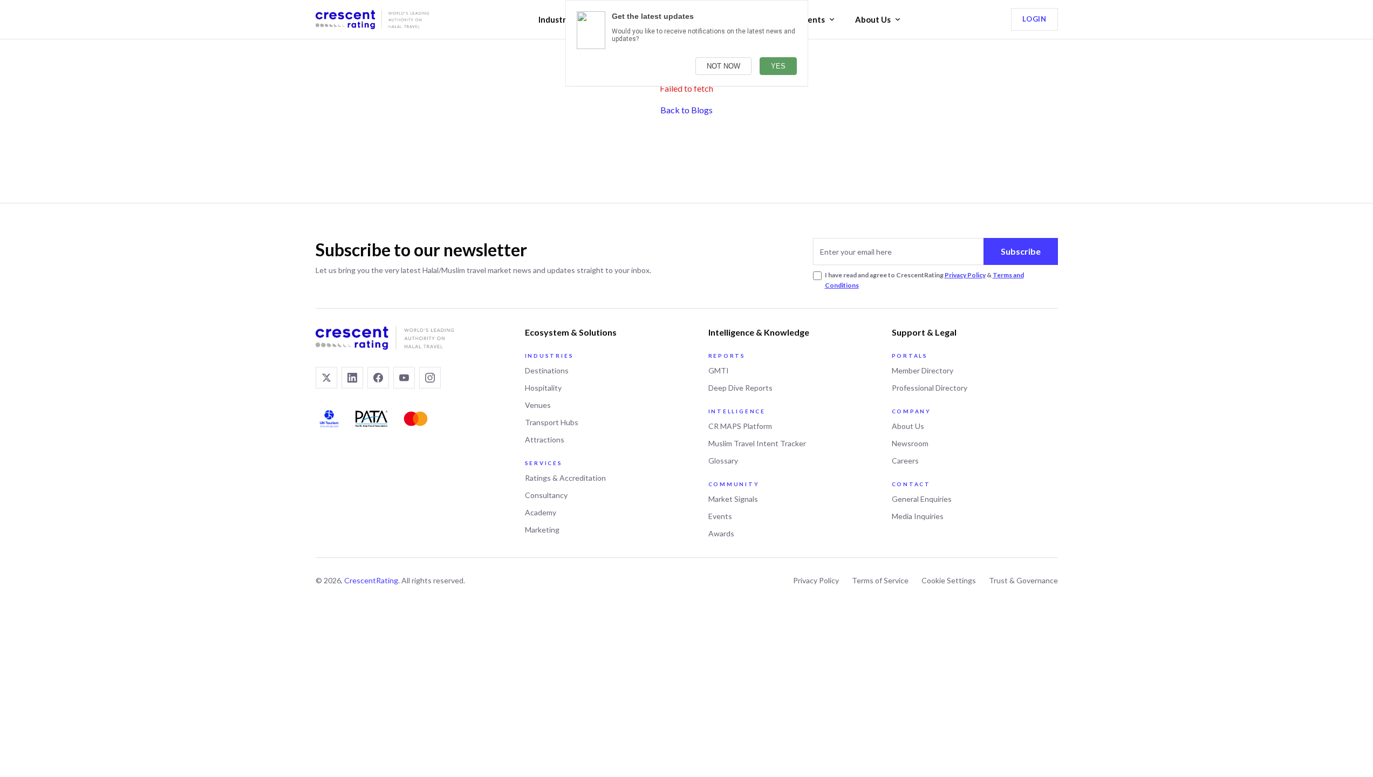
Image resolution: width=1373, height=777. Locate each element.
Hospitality (543, 387)
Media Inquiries (918, 516)
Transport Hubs (551, 422)
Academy (540, 512)
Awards (721, 533)
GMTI (718, 370)
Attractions (544, 439)
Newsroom (910, 443)
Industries (557, 19)
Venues (538, 405)
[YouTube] (404, 377)
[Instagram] (430, 377)
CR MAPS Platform (740, 426)
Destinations (547, 370)
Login (1034, 19)
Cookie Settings (948, 580)
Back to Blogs (686, 110)
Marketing (542, 529)
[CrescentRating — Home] (372, 19)
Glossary (723, 460)
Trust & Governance (1023, 580)
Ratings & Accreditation (565, 477)
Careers (905, 460)
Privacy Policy (965, 275)
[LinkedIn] (352, 377)
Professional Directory (929, 387)
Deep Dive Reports (740, 387)
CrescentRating (371, 580)
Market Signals (733, 498)
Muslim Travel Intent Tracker (757, 443)
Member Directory (922, 370)
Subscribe (1021, 251)
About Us (873, 19)
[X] (326, 377)
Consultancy (546, 495)
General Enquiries (922, 498)
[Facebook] (378, 377)
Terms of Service (880, 580)
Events (811, 19)
